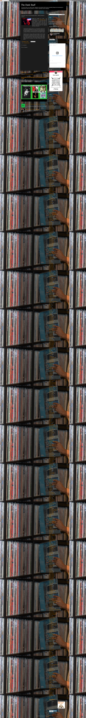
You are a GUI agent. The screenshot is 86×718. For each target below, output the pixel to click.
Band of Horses (51, 130)
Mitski (50, 411)
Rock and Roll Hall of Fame (53, 509)
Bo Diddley (51, 159)
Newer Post (23, 72)
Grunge (50, 277)
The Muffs (50, 621)
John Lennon (51, 330)
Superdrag (51, 572)
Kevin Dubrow (51, 344)
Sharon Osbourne (52, 534)
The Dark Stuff (28, 4)
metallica (50, 405)
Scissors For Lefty (52, 522)
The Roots (51, 626)
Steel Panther (51, 564)
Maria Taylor (51, 389)
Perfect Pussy (51, 462)
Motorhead (51, 417)
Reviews (50, 498)
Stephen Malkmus (52, 565)
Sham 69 (50, 533)
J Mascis (50, 314)
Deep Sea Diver (51, 216)
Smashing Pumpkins (52, 546)
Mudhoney (51, 422)
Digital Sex (51, 227)
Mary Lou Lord (51, 393)
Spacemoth (51, 553)
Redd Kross (51, 496)
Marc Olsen (51, 387)
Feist (50, 260)
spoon (50, 559)
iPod (50, 309)
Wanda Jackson (51, 670)
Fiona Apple (51, 263)
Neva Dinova (51, 431)
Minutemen (51, 410)
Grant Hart (51, 272)
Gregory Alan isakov (52, 276)
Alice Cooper (51, 111)
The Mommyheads (52, 619)
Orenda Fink (51, 444)
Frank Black (51, 266)
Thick (50, 632)
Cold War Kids (51, 195)
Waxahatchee (51, 674)
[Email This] (31, 41)
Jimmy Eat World (52, 325)
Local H (50, 370)
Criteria (50, 201)
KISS (50, 350)
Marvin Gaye (51, 392)
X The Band (51, 689)
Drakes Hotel (51, 235)
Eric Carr (50, 250)
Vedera (50, 657)
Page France (51, 453)
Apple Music (51, 124)
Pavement (50, 460)
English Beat (51, 247)
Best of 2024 (51, 148)
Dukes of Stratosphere (52, 238)
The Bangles (51, 591)
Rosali (50, 515)
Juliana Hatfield (51, 337)
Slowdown (50, 545)
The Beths (50, 595)
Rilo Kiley (50, 502)
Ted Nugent (51, 585)
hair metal (50, 281)
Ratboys (50, 490)
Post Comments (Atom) (29, 74)
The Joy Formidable (52, 614)
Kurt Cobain (51, 352)
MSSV (50, 419)
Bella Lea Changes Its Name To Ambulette (32, 109)
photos (50, 466)
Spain (50, 554)
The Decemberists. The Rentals (54, 601)
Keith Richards (51, 343)
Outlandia (50, 447)
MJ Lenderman (51, 412)
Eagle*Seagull (51, 240)
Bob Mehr (50, 161)
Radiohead (51, 485)
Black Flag (51, 154)
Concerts (50, 197)
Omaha (50, 443)
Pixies (50, 467)
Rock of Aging (51, 511)
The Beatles (51, 594)
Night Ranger (51, 437)
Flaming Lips (51, 264)
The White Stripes (52, 631)
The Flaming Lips (52, 608)
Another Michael (51, 123)
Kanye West (51, 339)
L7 (49, 355)
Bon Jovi (50, 165)
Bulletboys (50, 177)
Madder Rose (51, 380)
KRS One (50, 351)
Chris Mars (51, 189)
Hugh (50, 300)
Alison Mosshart (51, 112)
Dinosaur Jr (51, 228)
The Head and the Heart (53, 613)
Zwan (50, 696)
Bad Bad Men (51, 129)
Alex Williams (51, 110)
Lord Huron (51, 373)
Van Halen (50, 656)
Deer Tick (50, 217)
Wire (50, 687)
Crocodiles (51, 202)
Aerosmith (50, 105)
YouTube (50, 693)
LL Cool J (50, 369)
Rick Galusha (51, 499)
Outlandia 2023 (51, 448)
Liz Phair (50, 368)
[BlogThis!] (32, 41)
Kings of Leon (51, 349)
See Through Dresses (52, 529)
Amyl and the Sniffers (52, 118)
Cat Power (51, 183)
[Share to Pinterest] (34, 41)
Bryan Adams (51, 173)
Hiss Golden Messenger (53, 295)
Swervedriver (51, 578)
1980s (50, 97)
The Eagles (51, 603)
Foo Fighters (51, 265)
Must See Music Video (52, 425)
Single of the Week (52, 540)
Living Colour (51, 367)
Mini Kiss (50, 407)
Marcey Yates (51, 388)
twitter (50, 651)
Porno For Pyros (51, 472)
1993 (50, 99)
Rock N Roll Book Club (52, 510)
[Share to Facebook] (33, 41)
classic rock (51, 192)
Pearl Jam (50, 461)
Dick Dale (50, 223)
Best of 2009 (51, 141)
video (50, 663)
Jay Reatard (51, 321)
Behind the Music (52, 135)
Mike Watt (50, 406)
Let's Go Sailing (51, 361)
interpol (50, 307)
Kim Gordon (51, 345)
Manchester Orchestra (52, 386)
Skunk (50, 541)
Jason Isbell (51, 319)
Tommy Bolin (51, 640)
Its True (50, 312)
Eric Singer (51, 251)
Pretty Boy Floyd (51, 473)
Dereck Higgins (51, 220)
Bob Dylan (50, 160)
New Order (51, 435)
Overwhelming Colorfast (53, 449)
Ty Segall (50, 652)
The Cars (50, 597)
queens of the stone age (53, 479)
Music (50, 423)
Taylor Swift (51, 583)
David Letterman (51, 209)
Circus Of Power (51, 191)
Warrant (50, 671)
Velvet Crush (51, 658)
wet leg (50, 681)
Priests (50, 474)
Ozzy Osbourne (51, 450)
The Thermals (51, 627)
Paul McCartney (51, 456)
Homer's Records (52, 296)
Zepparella (51, 694)
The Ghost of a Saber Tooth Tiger (54, 609)
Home (34, 72)
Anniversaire (51, 122)
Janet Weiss (51, 318)
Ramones (50, 487)
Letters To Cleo (51, 362)
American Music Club (52, 116)
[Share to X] (32, 41)
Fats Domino (51, 259)
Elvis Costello (51, 245)
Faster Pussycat (51, 258)
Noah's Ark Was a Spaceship (53, 441)
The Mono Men (51, 620)
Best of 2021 (51, 146)
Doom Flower (51, 232)
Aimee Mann (51, 109)
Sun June (50, 570)
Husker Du (51, 302)
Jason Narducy (51, 320)
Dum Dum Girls (51, 239)
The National (51, 622)
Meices (50, 401)
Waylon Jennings (52, 675)
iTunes (50, 313)
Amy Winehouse (51, 117)
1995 (50, 100)
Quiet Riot (50, 480)
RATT (50, 491)
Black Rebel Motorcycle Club (53, 155)
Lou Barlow (51, 374)
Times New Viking (52, 638)
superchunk (51, 571)
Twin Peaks (51, 650)
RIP (49, 505)
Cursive (50, 203)
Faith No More (51, 257)
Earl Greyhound (51, 241)
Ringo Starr (51, 504)
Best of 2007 (51, 140)
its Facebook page (42, 19)
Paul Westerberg (51, 459)
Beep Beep (51, 134)
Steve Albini (51, 566)
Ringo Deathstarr (52, 503)
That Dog (50, 588)
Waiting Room (51, 669)
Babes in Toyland (52, 128)
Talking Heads (51, 579)
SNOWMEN (51, 548)
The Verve (50, 628)
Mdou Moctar (51, 399)
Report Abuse (51, 699)
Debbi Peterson (51, 215)
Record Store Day (52, 493)
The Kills (50, 615)
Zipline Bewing (51, 695)
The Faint (50, 607)
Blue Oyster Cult (51, 158)
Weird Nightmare (52, 680)
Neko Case (51, 430)
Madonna (50, 381)
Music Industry (51, 424)
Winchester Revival (52, 686)
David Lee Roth (51, 208)
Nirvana (50, 438)
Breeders (50, 167)
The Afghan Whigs (52, 590)
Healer (50, 288)
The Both (50, 596)
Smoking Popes (51, 547)
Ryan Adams (51, 517)
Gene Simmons (51, 269)
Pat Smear (51, 455)
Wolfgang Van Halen (52, 688)
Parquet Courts (51, 454)
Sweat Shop (51, 577)
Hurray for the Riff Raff (52, 301)
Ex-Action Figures (52, 253)
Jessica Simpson (51, 324)
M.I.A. (50, 379)
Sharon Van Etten (52, 535)
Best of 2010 (51, 142)
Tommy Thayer (51, 644)
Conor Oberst (51, 198)
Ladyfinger (51, 356)
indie (50, 306)
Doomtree (50, 233)
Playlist (50, 468)
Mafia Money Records (52, 382)
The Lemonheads (52, 616)
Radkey (50, 486)
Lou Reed (50, 375)
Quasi (50, 478)
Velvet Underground (52, 659)
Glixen (50, 271)
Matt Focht (51, 394)
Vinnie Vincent (51, 665)
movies (50, 418)
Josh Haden (51, 333)
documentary (51, 229)
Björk (50, 153)
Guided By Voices (52, 278)
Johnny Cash (51, 331)
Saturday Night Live (52, 521)
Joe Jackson (51, 327)
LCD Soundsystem (52, 357)
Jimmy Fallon (51, 326)
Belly (50, 137)
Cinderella (50, 190)
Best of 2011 (51, 143)
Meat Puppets (51, 400)
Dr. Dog (50, 234)
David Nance (51, 210)
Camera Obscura (52, 180)
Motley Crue (51, 416)
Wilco (50, 683)
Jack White (51, 315)
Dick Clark (50, 222)
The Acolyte (51, 589)
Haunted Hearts (51, 284)
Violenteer (50, 668)
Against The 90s (51, 106)
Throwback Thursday (52, 634)
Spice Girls (51, 557)
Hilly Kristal (51, 294)
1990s (50, 98)
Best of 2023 (51, 147)
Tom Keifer (51, 639)
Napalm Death (51, 429)
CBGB (50, 184)
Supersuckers (51, 573)
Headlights (51, 287)
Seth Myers (51, 530)
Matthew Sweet (51, 398)
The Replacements (52, 625)
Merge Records (51, 404)
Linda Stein (51, 363)
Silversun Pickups (52, 539)
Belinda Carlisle (51, 136)
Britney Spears (51, 171)
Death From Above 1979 (53, 214)
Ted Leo (50, 584)
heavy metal (51, 289)
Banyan (50, 131)
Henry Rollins (51, 290)
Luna (50, 376)
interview (50, 308)
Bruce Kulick (51, 172)
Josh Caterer (51, 332)
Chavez (50, 186)
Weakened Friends (52, 676)
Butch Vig (50, 179)
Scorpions (50, 523)
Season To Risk (51, 527)
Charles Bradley (51, 185)
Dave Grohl (51, 204)
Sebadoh (50, 528)
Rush (50, 516)
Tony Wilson (51, 645)
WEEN (50, 677)
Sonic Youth (51, 552)
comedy (50, 196)
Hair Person (51, 282)
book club (50, 166)
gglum (50, 270)
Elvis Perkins (51, 246)
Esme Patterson (51, 252)
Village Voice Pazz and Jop (53, 664)
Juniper (50, 338)
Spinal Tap (51, 558)
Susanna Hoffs (51, 576)
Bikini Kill (50, 152)
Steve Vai (50, 567)
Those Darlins (51, 633)
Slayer (50, 542)
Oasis (50, 442)
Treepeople (51, 646)
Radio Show (51, 484)
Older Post (44, 72)
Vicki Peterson (51, 662)
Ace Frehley (51, 103)
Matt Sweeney (51, 395)
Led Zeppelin (51, 358)
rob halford (51, 508)
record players (51, 492)
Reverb (50, 497)
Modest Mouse (51, 413)
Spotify (50, 560)
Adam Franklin (51, 104)
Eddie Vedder (51, 244)
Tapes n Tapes (51, 582)
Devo (50, 221)
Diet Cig (50, 226)
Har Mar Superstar (52, 283)
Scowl (50, 524)
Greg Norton (51, 275)
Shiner (50, 536)
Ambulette (50, 115)
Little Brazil (51, 364)
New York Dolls (51, 436)
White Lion (51, 682)
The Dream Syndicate (52, 602)
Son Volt (50, 551)
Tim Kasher (51, 637)
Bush (50, 178)
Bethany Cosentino (52, 149)
